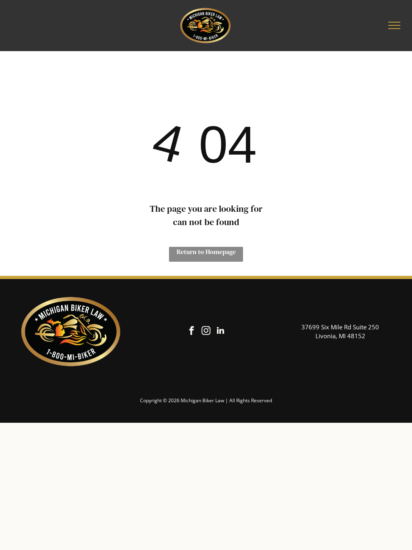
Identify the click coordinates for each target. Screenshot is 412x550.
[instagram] (206, 331)
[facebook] (191, 331)
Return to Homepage (206, 251)
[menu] (394, 25)
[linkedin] (220, 331)
